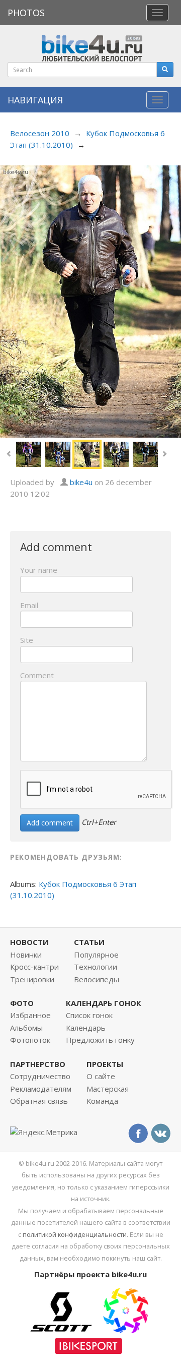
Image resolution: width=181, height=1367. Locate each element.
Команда (102, 1101)
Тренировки (32, 979)
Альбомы (26, 1028)
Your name (38, 570)
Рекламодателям (40, 1089)
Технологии (95, 967)
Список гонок (89, 1015)
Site (26, 640)
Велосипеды (96, 979)
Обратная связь (39, 1101)
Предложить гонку (100, 1040)
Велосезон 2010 (39, 133)
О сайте (100, 1076)
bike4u (81, 482)
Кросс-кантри (34, 967)
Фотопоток (30, 1040)
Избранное (30, 1015)
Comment (37, 675)
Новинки (26, 954)
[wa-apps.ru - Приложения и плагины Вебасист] (125, 1309)
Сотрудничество (40, 1076)
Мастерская (107, 1089)
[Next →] (90, 300)
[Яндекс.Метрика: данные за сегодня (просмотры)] (43, 1132)
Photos (26, 13)
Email (29, 605)
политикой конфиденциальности (75, 1234)
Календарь (86, 1028)
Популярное (96, 954)
